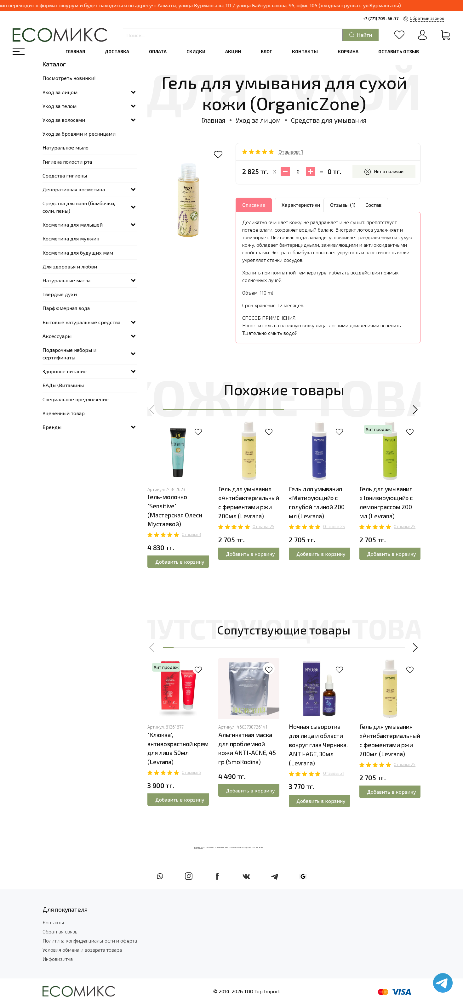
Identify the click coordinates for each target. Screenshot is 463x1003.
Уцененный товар (64, 413)
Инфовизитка (58, 959)
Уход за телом (60, 106)
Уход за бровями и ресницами (79, 134)
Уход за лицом (258, 120)
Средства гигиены (65, 175)
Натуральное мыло (66, 147)
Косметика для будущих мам (78, 253)
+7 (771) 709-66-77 (381, 18)
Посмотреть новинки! (69, 78)
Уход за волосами (64, 120)
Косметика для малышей (73, 225)
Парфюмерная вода (66, 308)
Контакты (305, 51)
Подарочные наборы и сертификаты (69, 353)
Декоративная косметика (74, 189)
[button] (152, 409)
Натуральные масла (66, 280)
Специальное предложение (76, 399)
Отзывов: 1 (290, 152)
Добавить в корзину (179, 562)
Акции (233, 51)
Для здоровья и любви (70, 266)
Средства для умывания (329, 120)
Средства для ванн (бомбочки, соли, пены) (79, 207)
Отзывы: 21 (333, 773)
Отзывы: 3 (191, 534)
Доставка (117, 51)
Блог (266, 51)
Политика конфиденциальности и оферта (90, 941)
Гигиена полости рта (67, 162)
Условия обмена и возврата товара (82, 950)
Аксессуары (57, 336)
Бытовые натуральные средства (81, 322)
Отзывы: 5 (191, 772)
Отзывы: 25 (263, 526)
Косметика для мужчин (71, 238)
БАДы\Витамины (63, 385)
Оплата (158, 51)
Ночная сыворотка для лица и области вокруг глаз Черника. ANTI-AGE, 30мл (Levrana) (318, 744)
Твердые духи (60, 294)
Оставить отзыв (398, 51)
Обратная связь (60, 931)
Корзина (348, 51)
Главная (75, 51)
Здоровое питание (65, 371)
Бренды (52, 427)
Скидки (195, 51)
